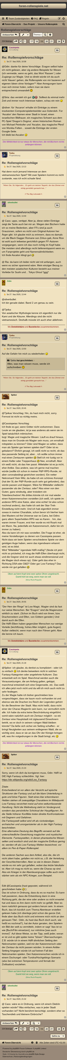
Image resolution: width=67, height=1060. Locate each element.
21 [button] (51, 41)
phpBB (15, 1048)
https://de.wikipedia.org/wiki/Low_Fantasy (24, 779)
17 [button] (31, 41)
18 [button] (36, 41)
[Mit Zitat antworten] (57, 50)
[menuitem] (18, 18)
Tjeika (11, 153)
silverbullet (13, 202)
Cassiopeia (14, 47)
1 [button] (24, 41)
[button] (15, 41)
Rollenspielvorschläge (16, 29)
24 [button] (59, 41)
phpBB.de (30, 1051)
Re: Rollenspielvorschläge (22, 57)
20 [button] (46, 41)
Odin (9, 281)
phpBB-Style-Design (37, 1054)
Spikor (14, 395)
